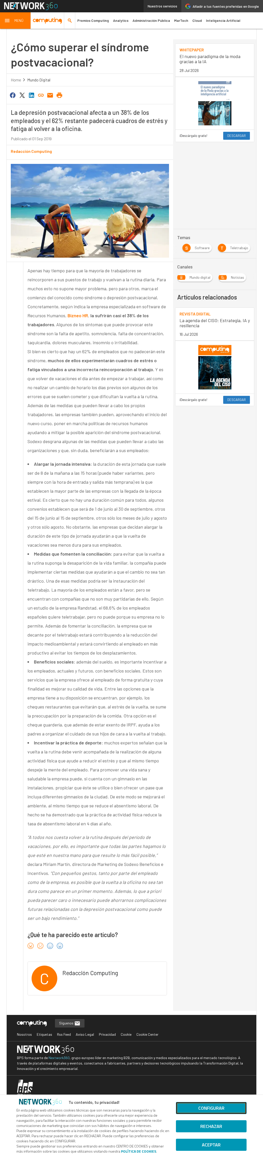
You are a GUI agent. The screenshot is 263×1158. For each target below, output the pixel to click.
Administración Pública (151, 20)
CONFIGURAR (211, 1108)
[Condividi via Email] (50, 95)
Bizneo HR (78, 315)
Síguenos (66, 1023)
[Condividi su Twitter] (22, 95)
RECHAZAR (211, 1126)
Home (16, 79)
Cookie (126, 1034)
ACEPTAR (211, 1144)
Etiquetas (44, 1034)
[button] (15, 20)
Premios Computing (93, 20)
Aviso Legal (85, 1034)
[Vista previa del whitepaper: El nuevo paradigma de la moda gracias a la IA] (214, 103)
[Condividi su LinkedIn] (31, 95)
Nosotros (24, 1034)
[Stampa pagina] (59, 95)
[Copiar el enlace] (41, 95)
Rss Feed (64, 1034)
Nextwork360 (59, 1058)
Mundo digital (38, 79)
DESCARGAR (236, 136)
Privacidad (107, 1034)
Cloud (197, 20)
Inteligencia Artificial (223, 20)
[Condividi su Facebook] (13, 95)
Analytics (120, 20)
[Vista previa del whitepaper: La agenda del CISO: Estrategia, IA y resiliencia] (214, 367)
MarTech (181, 20)
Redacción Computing (31, 151)
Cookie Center (147, 1034)
